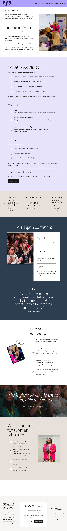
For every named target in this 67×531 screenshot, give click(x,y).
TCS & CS (56, 516)
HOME (56, 513)
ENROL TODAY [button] (13, 181)
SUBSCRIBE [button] (38, 521)
